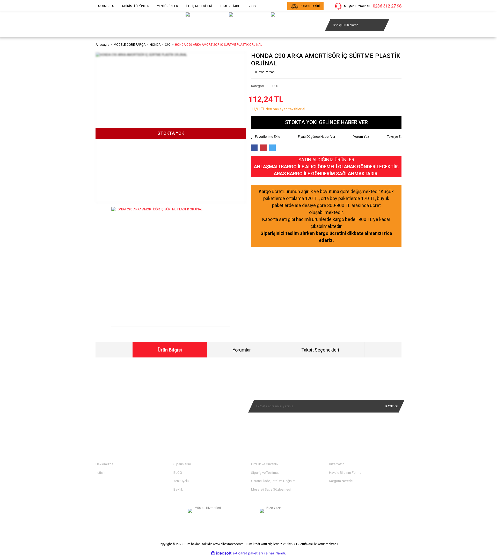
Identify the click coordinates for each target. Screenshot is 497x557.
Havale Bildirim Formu (345, 473)
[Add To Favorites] (265, 136)
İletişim (101, 473)
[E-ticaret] (248, 553)
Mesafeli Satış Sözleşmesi (271, 489)
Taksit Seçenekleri (320, 350)
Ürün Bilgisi (170, 350)
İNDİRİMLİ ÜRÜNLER (135, 6)
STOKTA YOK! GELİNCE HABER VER (326, 122)
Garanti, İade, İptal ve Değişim (273, 481)
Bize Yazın (336, 464)
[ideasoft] (221, 553)
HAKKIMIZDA (105, 6)
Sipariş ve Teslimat (265, 473)
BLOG (252, 6)
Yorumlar (241, 350)
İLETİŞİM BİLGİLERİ (199, 6)
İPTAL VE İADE (230, 6)
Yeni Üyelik (181, 481)
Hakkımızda (104, 464)
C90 (275, 86)
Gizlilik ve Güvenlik (265, 464)
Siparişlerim (182, 464)
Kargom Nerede (341, 481)
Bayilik (178, 489)
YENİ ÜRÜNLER (167, 6)
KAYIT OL (391, 406)
